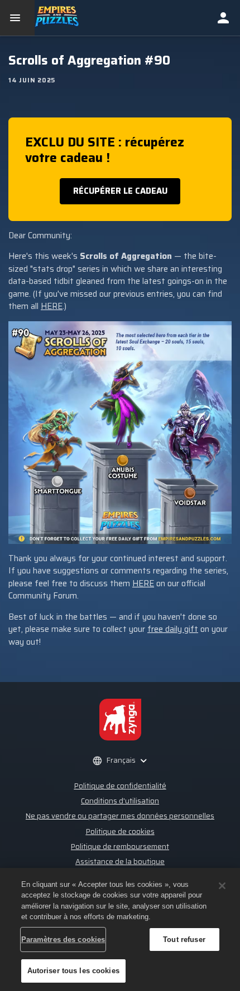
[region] (120, 929)
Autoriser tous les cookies (73, 971)
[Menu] (17, 18)
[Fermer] (222, 886)
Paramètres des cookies (63, 939)
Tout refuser (184, 939)
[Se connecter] (223, 17)
